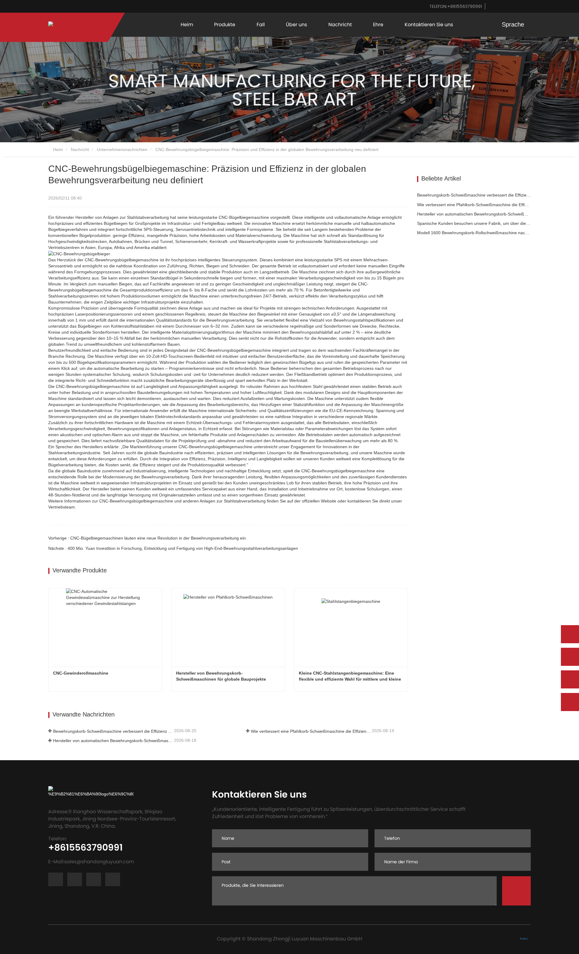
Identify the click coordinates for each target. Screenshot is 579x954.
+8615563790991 (455, 6)
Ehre (378, 24)
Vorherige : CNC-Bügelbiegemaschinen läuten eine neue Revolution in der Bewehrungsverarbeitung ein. (147, 538)
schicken (516, 890)
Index (524, 938)
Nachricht (80, 149)
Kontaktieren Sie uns (429, 24)
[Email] (570, 679)
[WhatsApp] (570, 634)
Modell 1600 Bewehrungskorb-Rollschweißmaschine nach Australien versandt (474, 232)
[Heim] (70, 27)
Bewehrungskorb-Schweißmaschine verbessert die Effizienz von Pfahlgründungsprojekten (113, 731)
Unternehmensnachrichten (122, 149)
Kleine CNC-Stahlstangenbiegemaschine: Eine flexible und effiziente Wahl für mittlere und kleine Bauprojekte (350, 676)
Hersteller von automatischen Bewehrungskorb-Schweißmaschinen (113, 740)
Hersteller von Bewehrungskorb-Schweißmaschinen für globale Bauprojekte (221, 676)
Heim (187, 24)
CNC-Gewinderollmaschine (80, 673)
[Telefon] (570, 657)
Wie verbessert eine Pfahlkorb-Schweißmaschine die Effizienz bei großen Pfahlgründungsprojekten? (311, 731)
